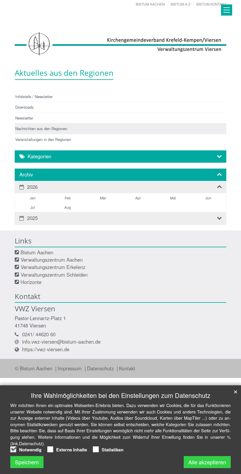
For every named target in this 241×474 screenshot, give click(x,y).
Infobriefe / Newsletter (34, 96)
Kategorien (39, 156)
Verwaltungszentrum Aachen (52, 259)
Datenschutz (101, 368)
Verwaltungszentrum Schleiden (54, 274)
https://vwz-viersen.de (45, 349)
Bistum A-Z (180, 3)
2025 (32, 217)
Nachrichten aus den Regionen (41, 128)
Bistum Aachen (150, 3)
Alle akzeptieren (207, 462)
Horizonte (31, 281)
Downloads (24, 107)
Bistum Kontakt (211, 3)
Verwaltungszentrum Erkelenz (53, 266)
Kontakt (127, 368)
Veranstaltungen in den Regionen (43, 139)
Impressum (70, 368)
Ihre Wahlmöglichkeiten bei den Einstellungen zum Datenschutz (120, 395)
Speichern (27, 462)
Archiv (26, 174)
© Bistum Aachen (34, 368)
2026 (32, 186)
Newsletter (24, 118)
